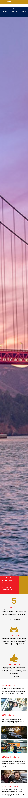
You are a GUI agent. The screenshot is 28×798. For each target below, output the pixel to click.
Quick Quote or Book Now (14, 2)
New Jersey (23, 8)
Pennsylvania (14, 11)
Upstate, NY (23, 11)
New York (5, 11)
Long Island (14, 8)
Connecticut (4, 8)
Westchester (4, 15)
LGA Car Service (6, 5)
